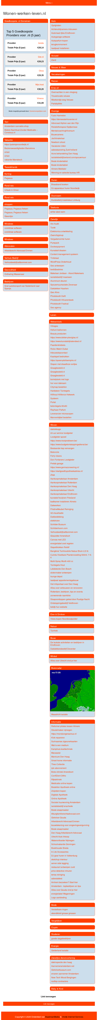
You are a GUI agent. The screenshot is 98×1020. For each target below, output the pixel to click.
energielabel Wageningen (63, 893)
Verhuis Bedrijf (11, 257)
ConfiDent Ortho (58, 775)
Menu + (49, 2)
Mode (54, 904)
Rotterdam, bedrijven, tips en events (66, 591)
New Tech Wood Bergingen (63, 977)
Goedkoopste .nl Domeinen (17, 20)
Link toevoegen (48, 996)
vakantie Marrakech (13, 159)
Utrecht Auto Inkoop (60, 836)
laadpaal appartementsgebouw (64, 580)
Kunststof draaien (58, 250)
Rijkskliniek (56, 779)
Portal (53, 402)
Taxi (6, 121)
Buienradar (56, 667)
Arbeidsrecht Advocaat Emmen (18, 250)
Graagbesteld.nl (57, 367)
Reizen (54, 80)
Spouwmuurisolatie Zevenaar (63, 284)
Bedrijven (8, 281)
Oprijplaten (56, 25)
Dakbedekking (57, 516)
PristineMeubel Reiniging (61, 509)
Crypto (54, 927)
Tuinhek (54, 630)
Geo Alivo (54, 292)
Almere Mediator (58, 168)
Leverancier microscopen (61, 413)
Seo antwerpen (57, 265)
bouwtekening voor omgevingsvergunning (70, 825)
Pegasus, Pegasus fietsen (16, 208)
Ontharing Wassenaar (14, 274)
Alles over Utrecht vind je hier (63, 660)
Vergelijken (56, 920)
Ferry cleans (56, 455)
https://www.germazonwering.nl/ (64, 467)
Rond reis (9, 185)
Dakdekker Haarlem (59, 288)
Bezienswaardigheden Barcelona (19, 148)
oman (7, 152)
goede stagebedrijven (61, 938)
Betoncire (54, 452)
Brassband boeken (59, 184)
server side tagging (60, 863)
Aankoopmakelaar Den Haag (63, 486)
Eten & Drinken (57, 614)
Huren (54, 179)
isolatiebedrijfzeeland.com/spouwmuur (68, 157)
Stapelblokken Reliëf (59, 547)
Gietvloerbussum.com (61, 969)
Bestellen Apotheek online (63, 787)
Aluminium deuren (58, 280)
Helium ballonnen (58, 329)
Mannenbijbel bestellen (60, 417)
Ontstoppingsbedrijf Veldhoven (64, 603)
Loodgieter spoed (58, 436)
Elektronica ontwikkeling (61, 231)
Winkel (53, 656)
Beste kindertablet (59, 161)
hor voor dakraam (58, 383)
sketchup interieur (59, 859)
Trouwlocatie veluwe (60, 95)
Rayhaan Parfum (58, 409)
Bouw (53, 638)
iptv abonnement (58, 768)
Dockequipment (57, 246)
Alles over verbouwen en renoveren (66, 587)
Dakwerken (55, 505)
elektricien (55, 520)
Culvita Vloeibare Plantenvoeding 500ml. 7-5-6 (71, 556)
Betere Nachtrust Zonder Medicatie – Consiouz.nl (21, 131)
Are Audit (54, 223)
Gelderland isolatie (59, 950)
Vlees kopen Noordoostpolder (63, 618)
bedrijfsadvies (56, 269)
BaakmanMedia (52, 1017)
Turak (53, 227)
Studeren (55, 934)
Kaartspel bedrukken (59, 356)
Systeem (54, 398)
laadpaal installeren (60, 48)
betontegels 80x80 (58, 405)
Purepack (54, 242)
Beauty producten (58, 333)
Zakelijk (54, 219)
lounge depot (56, 576)
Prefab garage (56, 463)
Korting (7, 173)
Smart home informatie (61, 760)
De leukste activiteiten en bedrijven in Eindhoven (67, 643)
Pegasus (8, 178)
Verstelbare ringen (59, 909)
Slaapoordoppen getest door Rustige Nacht (70, 599)
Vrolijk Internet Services (72, 1017)
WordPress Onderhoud (60, 261)
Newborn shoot (58, 142)
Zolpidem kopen (58, 790)
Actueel (54, 55)
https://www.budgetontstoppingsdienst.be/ (69, 444)
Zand (53, 60)
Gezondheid (10, 269)
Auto (53, 20)
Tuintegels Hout (57, 564)
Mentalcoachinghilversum (63, 130)
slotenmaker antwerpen (61, 572)
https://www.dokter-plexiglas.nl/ (64, 337)
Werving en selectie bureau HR (65, 172)
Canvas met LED (58, 539)
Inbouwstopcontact (58, 352)
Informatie (56, 721)
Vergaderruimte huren (60, 238)
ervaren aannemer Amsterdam (65, 973)
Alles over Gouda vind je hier (64, 889)
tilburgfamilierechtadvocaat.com (65, 813)
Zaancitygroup (56, 235)
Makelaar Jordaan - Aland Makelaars (67, 273)
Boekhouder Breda (59, 848)
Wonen (53, 424)
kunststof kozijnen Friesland (62, 497)
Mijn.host (39, 85)
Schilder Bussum (58, 524)
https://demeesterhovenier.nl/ (64, 119)
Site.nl (41, 57)
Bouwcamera (57, 134)
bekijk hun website (58, 606)
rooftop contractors (59, 981)
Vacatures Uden (58, 145)
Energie (55, 945)
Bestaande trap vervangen (62, 448)
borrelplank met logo (59, 379)
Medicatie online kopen (61, 783)
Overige (55, 110)
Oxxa (41, 71)
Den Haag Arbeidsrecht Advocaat (66, 832)
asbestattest (56, 878)
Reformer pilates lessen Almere (65, 726)
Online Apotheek (58, 798)
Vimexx (40, 98)
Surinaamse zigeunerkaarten (64, 741)
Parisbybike (56, 103)
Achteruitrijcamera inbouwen (64, 29)
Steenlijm (8, 216)
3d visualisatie (56, 512)
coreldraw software (13, 228)
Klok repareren (58, 737)
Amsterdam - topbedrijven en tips (66, 886)
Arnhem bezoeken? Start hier (64, 882)
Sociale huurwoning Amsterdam (65, 802)
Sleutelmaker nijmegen (61, 729)
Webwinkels (56, 321)
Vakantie (8, 139)
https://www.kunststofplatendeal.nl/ (66, 341)
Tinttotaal (54, 257)
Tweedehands (10, 167)
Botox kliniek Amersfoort (62, 771)
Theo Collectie (58, 764)
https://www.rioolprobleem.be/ (63, 440)
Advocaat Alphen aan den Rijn (65, 123)
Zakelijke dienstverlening (63, 957)
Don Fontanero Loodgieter (62, 459)
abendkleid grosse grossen (63, 913)
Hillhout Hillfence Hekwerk (62, 394)
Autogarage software (60, 36)
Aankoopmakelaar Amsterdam (64, 478)
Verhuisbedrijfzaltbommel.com (18, 262)
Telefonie (54, 207)
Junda (41, 43)
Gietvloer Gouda (58, 817)
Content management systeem (64, 254)
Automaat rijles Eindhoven (63, 32)
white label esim (57, 211)
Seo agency (55, 307)
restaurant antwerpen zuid (63, 867)
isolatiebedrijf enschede (62, 806)
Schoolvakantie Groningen (63, 844)
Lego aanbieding (59, 897)
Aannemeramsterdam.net (62, 966)
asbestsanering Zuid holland (64, 149)
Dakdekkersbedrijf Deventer (63, 648)
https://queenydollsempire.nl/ (63, 360)
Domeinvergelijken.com (38, 111)
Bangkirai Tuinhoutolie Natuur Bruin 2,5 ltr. (69, 551)
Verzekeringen (58, 74)
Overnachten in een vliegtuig (64, 92)
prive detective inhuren (61, 870)
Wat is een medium (60, 745)
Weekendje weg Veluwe (62, 99)
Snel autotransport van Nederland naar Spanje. (22, 287)
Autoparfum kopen (59, 40)
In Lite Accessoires (59, 851)
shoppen (8, 204)
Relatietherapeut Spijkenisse (64, 126)
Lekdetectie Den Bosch (60, 568)
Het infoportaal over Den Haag (64, 584)
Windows (8, 223)
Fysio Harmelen (58, 115)
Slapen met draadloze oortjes (63, 364)
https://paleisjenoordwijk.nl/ (16, 144)
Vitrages (54, 326)
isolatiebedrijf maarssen (61, 277)
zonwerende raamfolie (60, 595)
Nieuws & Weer (58, 67)
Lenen (53, 314)
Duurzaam (56, 195)
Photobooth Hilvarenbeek (62, 299)
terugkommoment (59, 44)
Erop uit (55, 87)
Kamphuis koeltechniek (61, 749)
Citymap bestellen (58, 386)
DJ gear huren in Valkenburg (64, 855)
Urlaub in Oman (11, 189)
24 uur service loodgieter (61, 433)
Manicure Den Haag (60, 756)
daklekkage (55, 429)
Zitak (52, 474)
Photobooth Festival (59, 303)
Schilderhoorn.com (59, 528)
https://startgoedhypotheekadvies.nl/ (66, 471)
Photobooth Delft (58, 296)
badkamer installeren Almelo (63, 501)
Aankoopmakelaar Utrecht (62, 490)
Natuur (53, 626)
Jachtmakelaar (58, 138)
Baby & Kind (57, 988)
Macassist (55, 752)
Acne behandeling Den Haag (64, 153)
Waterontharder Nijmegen (62, 840)
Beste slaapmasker (60, 809)
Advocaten (9, 245)
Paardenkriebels (57, 345)
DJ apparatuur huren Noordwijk (65, 188)
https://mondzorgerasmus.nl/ (64, 733)
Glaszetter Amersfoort (60, 535)
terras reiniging (58, 874)
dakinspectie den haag (61, 962)
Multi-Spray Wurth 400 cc (61, 561)
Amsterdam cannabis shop (16, 126)
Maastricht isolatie (59, 714)
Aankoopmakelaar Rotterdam (63, 482)
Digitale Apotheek (59, 794)
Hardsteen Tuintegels (60, 390)
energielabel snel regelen (62, 543)
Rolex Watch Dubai (59, 348)
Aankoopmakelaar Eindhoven (63, 493)
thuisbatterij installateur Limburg (65, 199)
